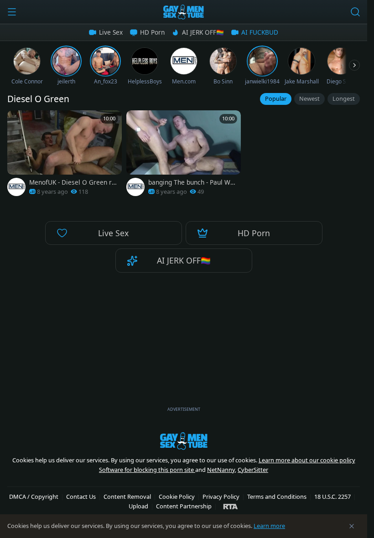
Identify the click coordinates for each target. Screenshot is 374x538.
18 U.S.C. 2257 (332, 496)
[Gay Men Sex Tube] (183, 12)
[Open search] (355, 12)
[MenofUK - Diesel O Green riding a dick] (64, 155)
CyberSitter (253, 470)
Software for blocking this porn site (147, 470)
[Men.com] (16, 187)
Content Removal (127, 496)
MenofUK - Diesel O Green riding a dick (73, 182)
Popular (275, 98)
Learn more (269, 526)
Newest (309, 98)
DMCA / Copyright (33, 496)
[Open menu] (12, 12)
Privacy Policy (221, 496)
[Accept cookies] (351, 526)
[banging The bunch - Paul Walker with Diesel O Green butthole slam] (183, 155)
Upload (138, 506)
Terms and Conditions (276, 496)
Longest (343, 98)
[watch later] (17, 120)
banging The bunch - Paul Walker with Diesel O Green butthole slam (192, 182)
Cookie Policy (177, 496)
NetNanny (221, 470)
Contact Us (81, 496)
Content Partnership (184, 506)
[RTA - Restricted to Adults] (230, 506)
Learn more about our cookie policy (307, 460)
